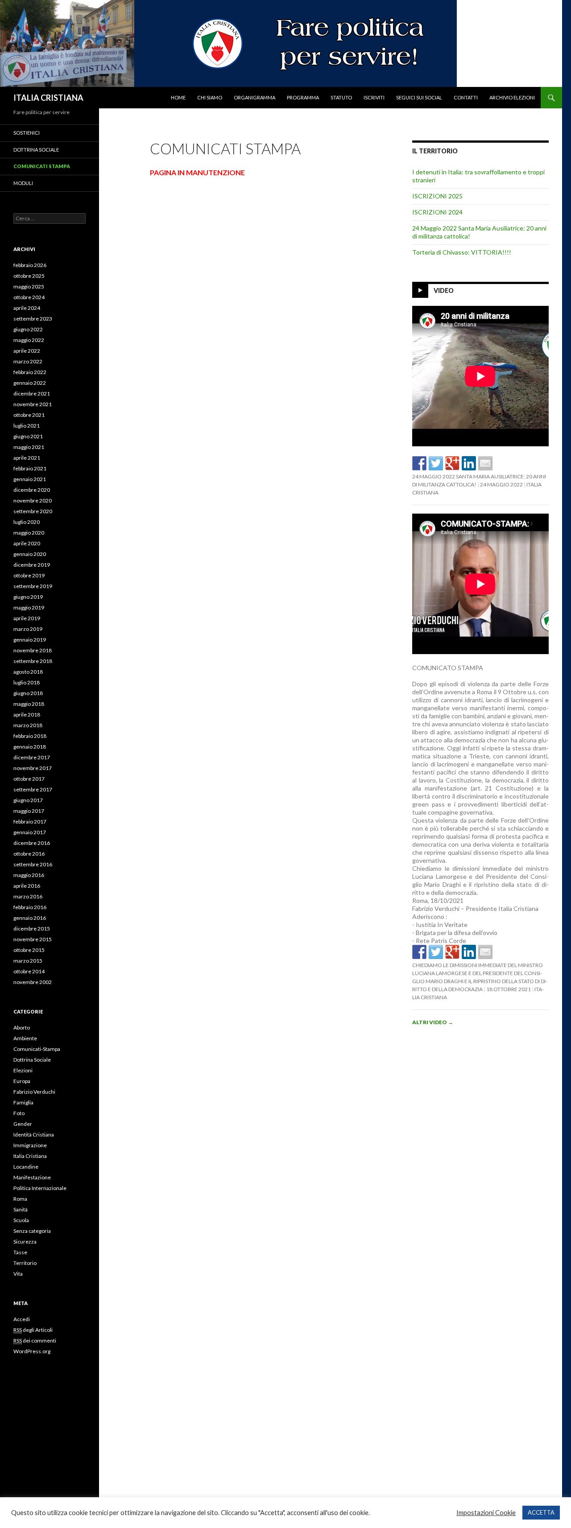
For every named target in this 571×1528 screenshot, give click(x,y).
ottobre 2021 (29, 415)
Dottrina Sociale (36, 149)
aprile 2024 (26, 308)
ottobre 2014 (29, 971)
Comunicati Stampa (41, 166)
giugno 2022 (28, 329)
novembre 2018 (32, 650)
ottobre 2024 (29, 297)
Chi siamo (209, 97)
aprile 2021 (26, 457)
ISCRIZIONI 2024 (437, 212)
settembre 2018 (32, 661)
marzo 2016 (27, 896)
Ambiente (25, 1038)
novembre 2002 (32, 982)
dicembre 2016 (31, 843)
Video (444, 290)
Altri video (432, 1022)
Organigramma (254, 97)
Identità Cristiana (33, 1134)
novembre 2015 (32, 939)
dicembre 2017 (31, 757)
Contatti (466, 97)
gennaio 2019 (29, 639)
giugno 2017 (28, 800)
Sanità (20, 1209)
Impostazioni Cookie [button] (486, 1512)
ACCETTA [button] (541, 1512)
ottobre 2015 (29, 950)
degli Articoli (33, 1329)
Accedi (21, 1319)
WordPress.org (31, 1351)
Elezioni (23, 1070)
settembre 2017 (32, 789)
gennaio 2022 (29, 382)
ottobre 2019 (29, 575)
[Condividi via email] (485, 463)
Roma (20, 1198)
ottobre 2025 (29, 275)
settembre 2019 (32, 586)
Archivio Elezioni (512, 97)
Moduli (23, 183)
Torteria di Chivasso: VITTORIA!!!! (461, 252)
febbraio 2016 (29, 907)
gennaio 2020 (29, 554)
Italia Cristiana (30, 1156)
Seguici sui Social (419, 97)
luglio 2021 (26, 425)
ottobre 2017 (29, 778)
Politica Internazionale (39, 1188)
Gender (22, 1123)
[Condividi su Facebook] (419, 463)
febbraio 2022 (29, 372)
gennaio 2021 (29, 479)
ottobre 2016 (29, 853)
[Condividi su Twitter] (436, 463)
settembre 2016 (32, 864)
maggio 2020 (28, 532)
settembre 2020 (32, 511)
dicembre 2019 (31, 564)
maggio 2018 (28, 703)
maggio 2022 (28, 340)
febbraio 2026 (29, 265)
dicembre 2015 (31, 928)
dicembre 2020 (31, 489)
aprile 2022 (26, 350)
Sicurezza (25, 1241)
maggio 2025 (28, 286)
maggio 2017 (28, 810)
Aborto (21, 1027)
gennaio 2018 (29, 746)
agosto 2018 (28, 671)
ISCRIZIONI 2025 (437, 196)
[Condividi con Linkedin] (469, 463)
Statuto (341, 97)
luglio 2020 (26, 522)
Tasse (20, 1252)
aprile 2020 (26, 543)
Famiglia (23, 1102)
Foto (19, 1113)
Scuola (21, 1220)
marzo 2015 (27, 960)
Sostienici (26, 133)
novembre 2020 (32, 500)
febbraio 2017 (29, 821)
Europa (21, 1081)
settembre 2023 (32, 318)
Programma (303, 97)
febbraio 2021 (29, 468)
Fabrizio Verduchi (34, 1091)
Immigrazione (30, 1145)
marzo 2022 (27, 361)
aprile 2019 (26, 618)
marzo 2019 (27, 629)
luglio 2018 (26, 682)
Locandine (25, 1166)
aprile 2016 (26, 885)
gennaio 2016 (29, 917)
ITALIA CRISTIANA (48, 98)
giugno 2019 (28, 596)
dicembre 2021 (31, 393)
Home (178, 97)
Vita (18, 1273)
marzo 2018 (27, 725)
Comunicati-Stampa (36, 1049)
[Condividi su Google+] (452, 463)
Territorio (25, 1263)
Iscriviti (374, 97)
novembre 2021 (32, 404)
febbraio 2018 (29, 736)
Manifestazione (32, 1177)
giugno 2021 (28, 436)
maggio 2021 (28, 447)
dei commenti (34, 1340)
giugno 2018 (28, 693)
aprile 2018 (26, 714)
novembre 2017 (32, 768)
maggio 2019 (28, 607)
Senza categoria (32, 1230)
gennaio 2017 (29, 832)
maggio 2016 (28, 875)
